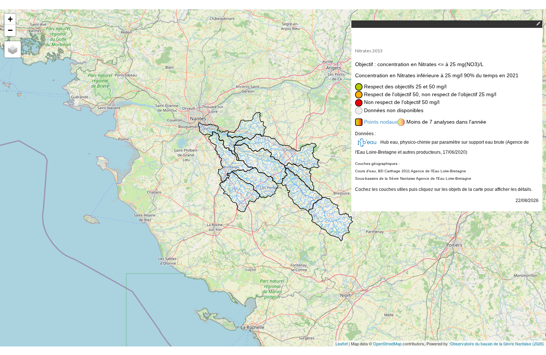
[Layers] (12, 49)
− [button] (10, 30)
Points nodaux (380, 122)
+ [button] (10, 19)
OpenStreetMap (387, 343)
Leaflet (341, 343)
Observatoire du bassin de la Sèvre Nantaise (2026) (497, 343)
